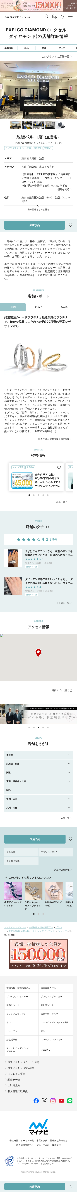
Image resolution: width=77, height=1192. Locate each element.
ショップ (62, 931)
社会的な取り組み (59, 1140)
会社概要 (13, 1140)
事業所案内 (42, 1140)
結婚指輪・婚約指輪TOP (41, 927)
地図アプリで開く (60, 690)
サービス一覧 (27, 1140)
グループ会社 (42, 1145)
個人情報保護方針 (24, 1145)
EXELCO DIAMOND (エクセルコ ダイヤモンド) (32, 931)
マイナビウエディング (15, 927)
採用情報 (56, 1145)
